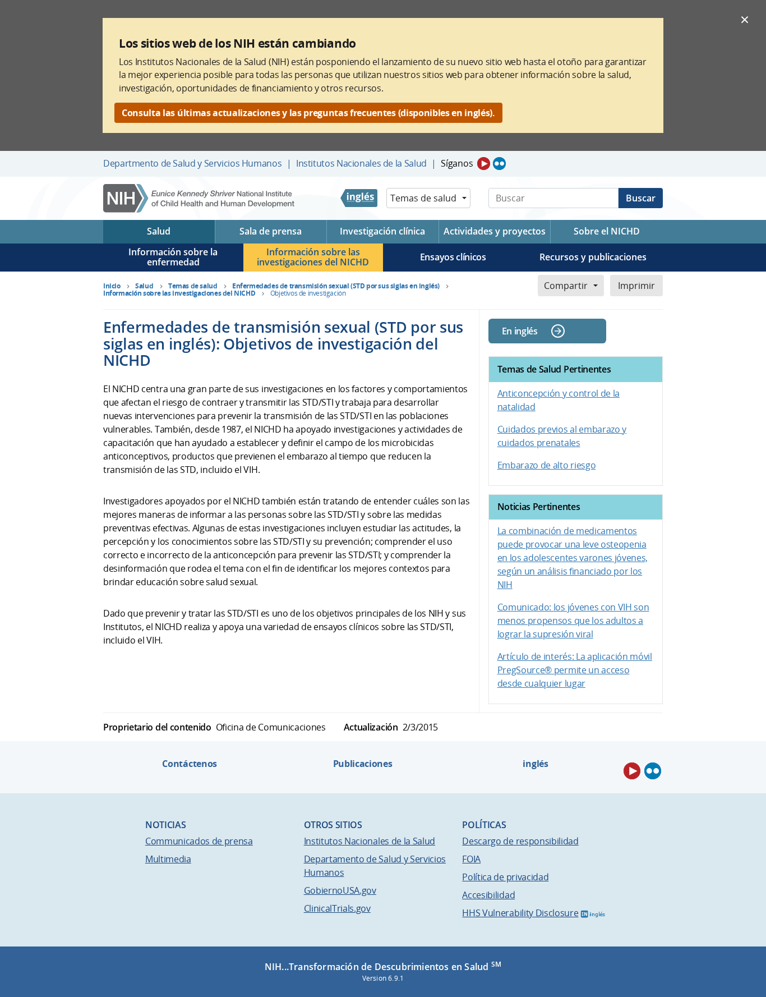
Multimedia (168, 859)
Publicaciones (363, 763)
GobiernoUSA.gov (340, 890)
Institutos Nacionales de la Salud (361, 163)
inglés (535, 763)
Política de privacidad (505, 877)
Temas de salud (423, 198)
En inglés (520, 331)
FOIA (471, 859)
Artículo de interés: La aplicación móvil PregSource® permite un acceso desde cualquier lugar (574, 670)
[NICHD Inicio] (200, 198)
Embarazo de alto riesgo (546, 465)
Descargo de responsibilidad (520, 841)
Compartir (566, 285)
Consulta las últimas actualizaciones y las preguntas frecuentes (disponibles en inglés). (308, 113)
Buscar (641, 198)
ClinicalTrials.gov (337, 908)
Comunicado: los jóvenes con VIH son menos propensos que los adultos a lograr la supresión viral (573, 620)
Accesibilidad (488, 895)
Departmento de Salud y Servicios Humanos (192, 163)
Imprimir (636, 285)
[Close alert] (745, 19)
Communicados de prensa (199, 841)
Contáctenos (189, 763)
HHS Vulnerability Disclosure (520, 913)
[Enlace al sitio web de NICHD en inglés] (358, 198)
